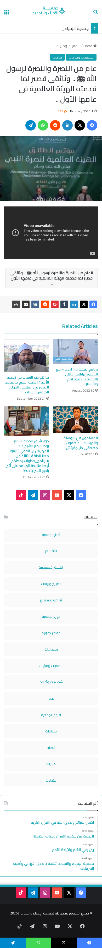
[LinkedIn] (74, 304)
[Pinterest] (55, 304)
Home (88, 46)
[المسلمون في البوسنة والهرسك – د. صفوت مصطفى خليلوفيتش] (75, 419)
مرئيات (57, 57)
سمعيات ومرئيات (68, 46)
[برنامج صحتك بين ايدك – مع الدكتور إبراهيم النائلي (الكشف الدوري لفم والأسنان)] (75, 351)
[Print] (16, 304)
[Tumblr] (64, 304)
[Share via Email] (26, 304)
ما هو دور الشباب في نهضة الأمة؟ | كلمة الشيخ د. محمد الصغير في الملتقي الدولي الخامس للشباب (27, 384)
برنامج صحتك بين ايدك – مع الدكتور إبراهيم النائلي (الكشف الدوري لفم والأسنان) (77, 376)
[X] (84, 304)
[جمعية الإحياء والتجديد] (51, 11)
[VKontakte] (35, 304)
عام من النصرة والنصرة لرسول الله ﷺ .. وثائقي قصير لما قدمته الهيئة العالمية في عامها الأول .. (51, 278)
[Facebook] (93, 304)
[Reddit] (45, 304)
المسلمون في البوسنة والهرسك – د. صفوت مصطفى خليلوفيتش (81, 442)
